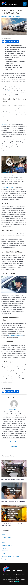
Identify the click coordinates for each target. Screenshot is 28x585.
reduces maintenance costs (15, 335)
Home (3, 542)
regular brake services (9, 187)
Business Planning (6, 537)
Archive (3, 534)
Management (5, 16)
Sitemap (17, 581)
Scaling (3, 553)
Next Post (14, 446)
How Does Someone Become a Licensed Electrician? (13, 501)
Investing (3, 548)
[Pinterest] (14, 41)
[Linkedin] (11, 41)
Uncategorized (5, 559)
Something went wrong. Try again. (10, 556)
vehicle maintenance (8, 91)
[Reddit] (8, 41)
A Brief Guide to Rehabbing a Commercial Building (12, 479)
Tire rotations (4, 124)
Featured (3, 540)
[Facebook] (3, 41)
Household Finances (6, 545)
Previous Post (14, 442)
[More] (17, 41)
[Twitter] (6, 41)
